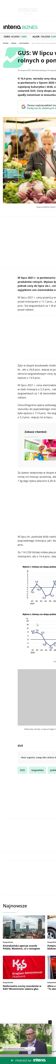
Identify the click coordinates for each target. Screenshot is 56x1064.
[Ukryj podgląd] (50, 1022)
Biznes (13, 43)
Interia (5, 43)
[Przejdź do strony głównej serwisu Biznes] (29, 27)
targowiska (37, 770)
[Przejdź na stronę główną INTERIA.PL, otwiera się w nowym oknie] (12, 27)
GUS (22, 770)
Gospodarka (24, 43)
